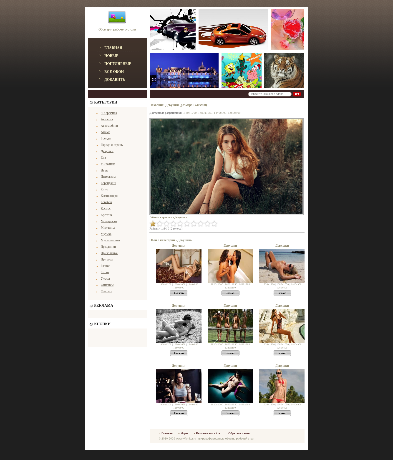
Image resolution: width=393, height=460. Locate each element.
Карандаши (108, 183)
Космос (106, 208)
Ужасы (105, 278)
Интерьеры (108, 176)
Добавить (114, 79)
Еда (103, 157)
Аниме (105, 132)
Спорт (105, 272)
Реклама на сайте (208, 433)
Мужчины (108, 227)
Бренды (106, 138)
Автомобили (109, 125)
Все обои (114, 71)
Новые (111, 56)
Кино (104, 189)
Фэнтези (106, 291)
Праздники (108, 246)
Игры (104, 170)
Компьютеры (109, 195)
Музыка (106, 234)
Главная (113, 48)
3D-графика (109, 113)
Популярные (117, 64)
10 (214, 223)
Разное (105, 266)
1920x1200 (189, 112)
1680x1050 (205, 112)
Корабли (106, 202)
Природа (107, 259)
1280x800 (234, 112)
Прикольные (109, 253)
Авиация (107, 119)
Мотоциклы (109, 221)
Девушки (107, 151)
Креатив (106, 215)
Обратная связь (239, 433)
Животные (108, 164)
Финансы (107, 285)
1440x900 (220, 112)
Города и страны (112, 145)
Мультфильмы (110, 240)
